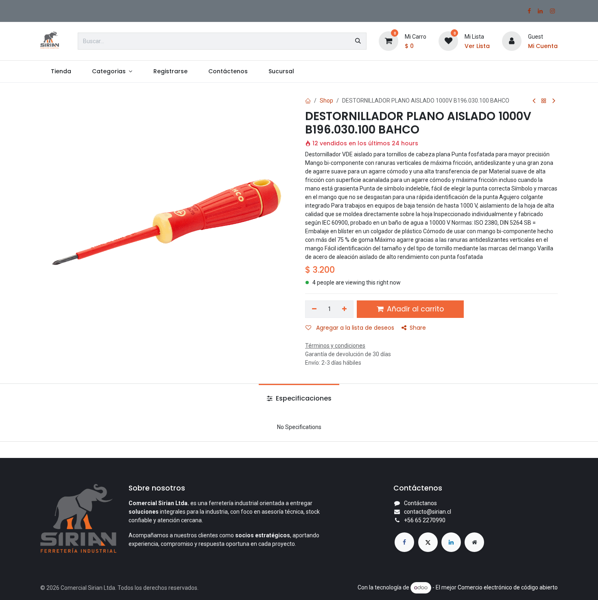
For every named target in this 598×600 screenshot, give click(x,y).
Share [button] (418, 328)
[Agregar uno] (344, 309)
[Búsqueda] (358, 41)
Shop (326, 100)
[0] (388, 40)
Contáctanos (420, 503)
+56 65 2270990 (424, 520)
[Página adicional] (474, 542)
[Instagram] (552, 11)
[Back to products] (544, 101)
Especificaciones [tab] (303, 398)
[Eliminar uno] (314, 309)
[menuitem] (60, 71)
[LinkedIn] (540, 11)
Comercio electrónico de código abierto (508, 587)
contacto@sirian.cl (427, 511)
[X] (428, 542)
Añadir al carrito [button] (414, 309)
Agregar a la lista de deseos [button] (354, 328)
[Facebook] (529, 11)
